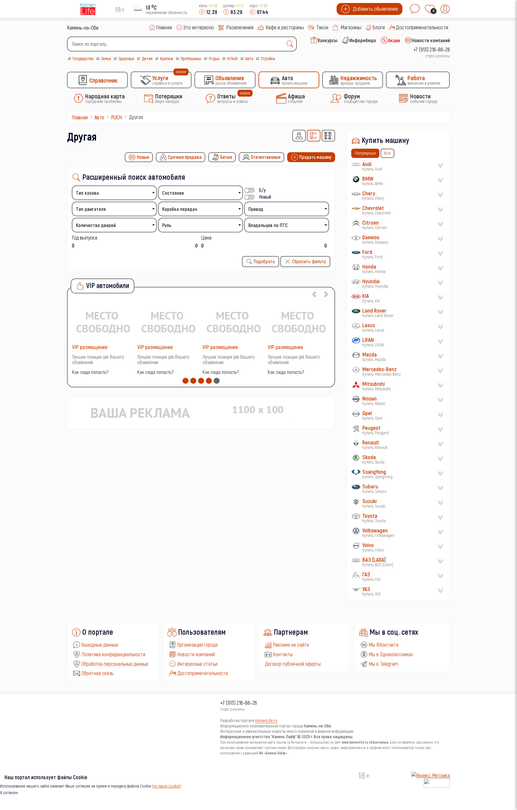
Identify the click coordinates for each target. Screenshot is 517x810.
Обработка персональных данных (114, 663)
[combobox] (182, 43)
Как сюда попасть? (90, 372)
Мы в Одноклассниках (391, 654)
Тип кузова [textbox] (87, 192)
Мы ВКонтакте (384, 644)
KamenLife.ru (266, 720)
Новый (265, 196)
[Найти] (291, 43)
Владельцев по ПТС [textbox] (268, 225)
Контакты (283, 654)
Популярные (365, 153)
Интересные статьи (197, 663)
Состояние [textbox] (173, 192)
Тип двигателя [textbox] (91, 208)
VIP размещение (89, 347)
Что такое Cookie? (166, 785)
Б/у (262, 189)
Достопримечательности (202, 673)
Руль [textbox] (166, 225)
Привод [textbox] (255, 208)
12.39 (211, 12)
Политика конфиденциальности (113, 654)
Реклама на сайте (291, 644)
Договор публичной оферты (293, 663)
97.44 (262, 12)
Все (387, 153)
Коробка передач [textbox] (179, 208)
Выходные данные (99, 644)
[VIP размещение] (103, 321)
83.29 (236, 12)
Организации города (197, 644)
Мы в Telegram (383, 663)
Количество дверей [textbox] (96, 225)
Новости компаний (196, 654)
